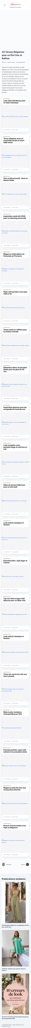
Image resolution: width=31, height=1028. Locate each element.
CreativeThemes (6, 1026)
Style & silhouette (20, 62)
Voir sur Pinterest (6, 129)
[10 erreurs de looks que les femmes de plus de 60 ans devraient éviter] (15, 994)
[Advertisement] (15, 26)
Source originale (15, 129)
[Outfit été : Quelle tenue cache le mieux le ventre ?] (15, 948)
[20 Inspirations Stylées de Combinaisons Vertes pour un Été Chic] (15, 902)
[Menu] (4, 5)
